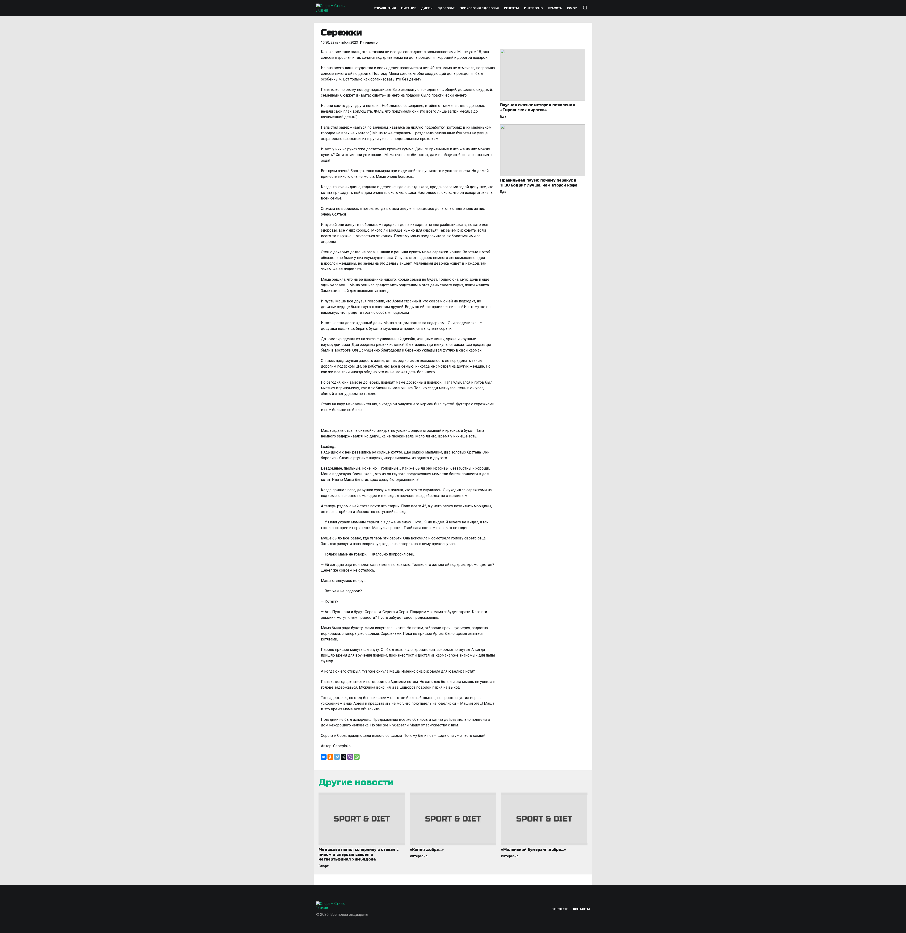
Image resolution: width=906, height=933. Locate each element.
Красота (555, 8)
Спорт (324, 866)
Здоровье (446, 8)
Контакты (581, 909)
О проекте (559, 909)
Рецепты (511, 8)
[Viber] (350, 757)
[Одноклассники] (330, 757)
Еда (503, 116)
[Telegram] (337, 757)
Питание (408, 8)
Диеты (426, 8)
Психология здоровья (479, 8)
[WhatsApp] (357, 757)
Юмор (572, 8)
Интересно (533, 8)
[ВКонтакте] (324, 757)
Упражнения (385, 8)
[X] (343, 757)
